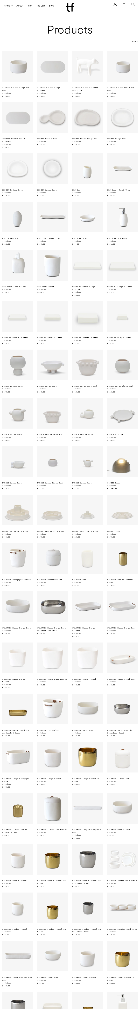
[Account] (115, 4)
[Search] (133, 4)
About (19, 5)
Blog (51, 5)
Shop (7, 5)
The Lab (40, 5)
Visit (29, 5)
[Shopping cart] (124, 4)
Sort (135, 42)
